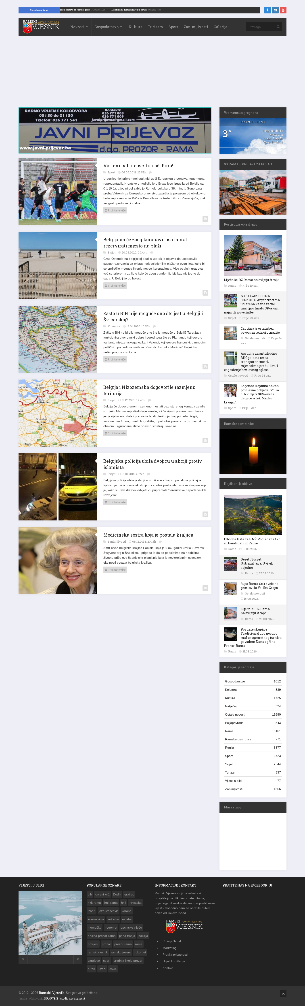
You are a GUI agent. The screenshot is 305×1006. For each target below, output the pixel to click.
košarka (113, 919)
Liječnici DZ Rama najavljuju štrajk (155, 10)
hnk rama (111, 902)
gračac (129, 894)
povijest (93, 944)
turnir (91, 969)
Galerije (220, 26)
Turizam (155, 26)
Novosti (77, 26)
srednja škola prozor (128, 960)
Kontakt (168, 968)
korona (127, 911)
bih (90, 894)
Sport (173, 26)
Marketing (170, 948)
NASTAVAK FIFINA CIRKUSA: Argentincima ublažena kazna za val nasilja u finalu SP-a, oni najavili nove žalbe (252, 304)
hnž (123, 902)
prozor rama (123, 944)
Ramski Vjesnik (52, 993)
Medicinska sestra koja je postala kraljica (148, 532)
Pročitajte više (116, 208)
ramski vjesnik (98, 952)
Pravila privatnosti (175, 954)
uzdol (102, 969)
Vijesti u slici (253, 780)
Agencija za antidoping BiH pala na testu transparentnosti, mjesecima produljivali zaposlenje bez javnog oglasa (251, 361)
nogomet (111, 927)
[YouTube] (283, 10)
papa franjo (127, 936)
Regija (253, 747)
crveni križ (102, 894)
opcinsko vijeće (131, 927)
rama (138, 944)
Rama (232, 285)
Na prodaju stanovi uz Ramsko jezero (99, 10)
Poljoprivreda (253, 723)
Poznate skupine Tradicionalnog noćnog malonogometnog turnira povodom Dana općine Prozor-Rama (253, 637)
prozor (106, 944)
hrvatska (136, 902)
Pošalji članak (172, 941)
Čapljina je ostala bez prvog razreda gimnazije (260, 330)
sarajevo (94, 960)
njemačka (94, 927)
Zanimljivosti (196, 26)
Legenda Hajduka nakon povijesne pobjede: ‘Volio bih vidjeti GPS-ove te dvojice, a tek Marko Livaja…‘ (251, 394)
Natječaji (253, 706)
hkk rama (94, 902)
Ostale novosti (255, 338)
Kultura (135, 26)
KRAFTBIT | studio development (64, 998)
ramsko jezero (121, 952)
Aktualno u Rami (39, 10)
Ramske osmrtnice (253, 739)
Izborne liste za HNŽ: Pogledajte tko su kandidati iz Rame (252, 541)
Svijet (112, 250)
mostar (127, 919)
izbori (91, 911)
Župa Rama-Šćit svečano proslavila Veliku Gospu (259, 586)
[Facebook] (267, 10)
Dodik (117, 894)
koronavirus (96, 919)
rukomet (140, 952)
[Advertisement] (152, 74)
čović (113, 969)
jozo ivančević (108, 911)
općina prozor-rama (102, 936)
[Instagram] (275, 10)
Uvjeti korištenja (174, 961)
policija (143, 936)
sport (106, 960)
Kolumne (114, 324)
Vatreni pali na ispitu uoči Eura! (138, 163)
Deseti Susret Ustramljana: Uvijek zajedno (257, 563)
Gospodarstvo (106, 26)
